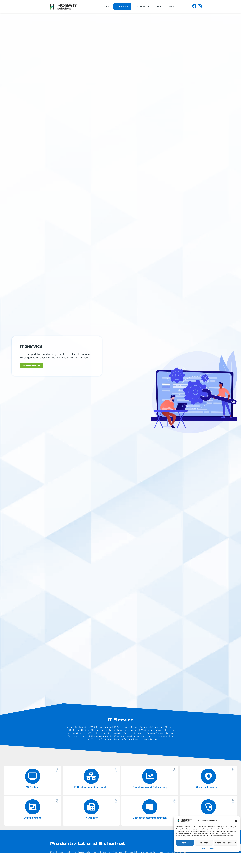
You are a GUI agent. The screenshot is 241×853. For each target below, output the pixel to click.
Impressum (212, 848)
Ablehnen (204, 843)
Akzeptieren (185, 843)
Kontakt (172, 6)
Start (106, 6)
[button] (236, 820)
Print (159, 6)
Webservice (141, 6)
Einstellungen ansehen (225, 843)
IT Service (121, 6)
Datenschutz (202, 848)
